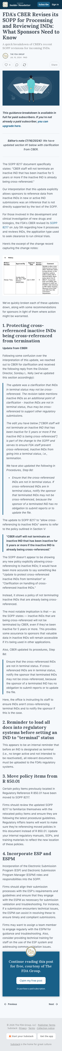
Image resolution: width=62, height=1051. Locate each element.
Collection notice (46, 1028)
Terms (31, 1028)
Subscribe (44, 4)
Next (51, 1004)
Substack (15, 1044)
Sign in (55, 4)
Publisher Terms (46, 1024)
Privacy (23, 1028)
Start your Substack (23, 1036)
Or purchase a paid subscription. (31, 988)
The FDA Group (17, 54)
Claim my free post (31, 980)
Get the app (46, 1036)
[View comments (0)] (17, 65)
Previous (12, 1004)
